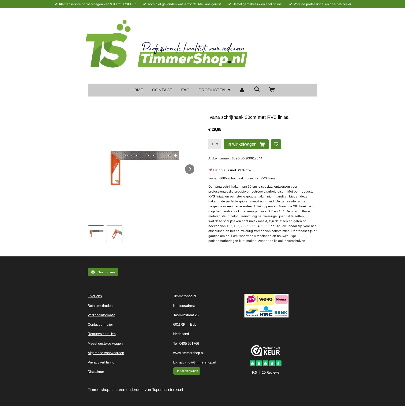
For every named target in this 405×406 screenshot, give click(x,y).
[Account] (242, 90)
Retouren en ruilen (102, 334)
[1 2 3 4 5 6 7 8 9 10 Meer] (214, 144)
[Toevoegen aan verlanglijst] (276, 144)
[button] (96, 233)
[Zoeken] (257, 89)
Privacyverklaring (101, 362)
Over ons (95, 296)
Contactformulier (100, 324)
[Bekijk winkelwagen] (271, 90)
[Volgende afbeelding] (189, 169)
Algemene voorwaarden (106, 353)
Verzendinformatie (101, 315)
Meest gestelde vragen (105, 343)
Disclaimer (96, 372)
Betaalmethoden (100, 306)
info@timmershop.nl (200, 362)
